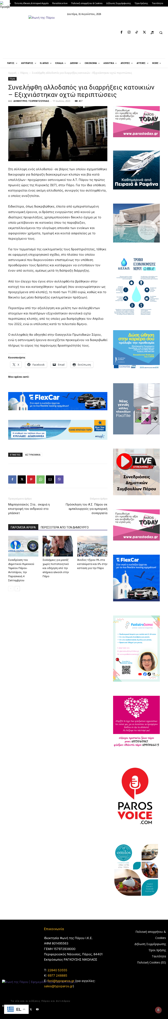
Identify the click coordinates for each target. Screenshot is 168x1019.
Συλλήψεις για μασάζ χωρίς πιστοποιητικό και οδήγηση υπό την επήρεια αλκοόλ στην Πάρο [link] (56, 568)
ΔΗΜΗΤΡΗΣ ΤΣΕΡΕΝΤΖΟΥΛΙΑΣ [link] (31, 100)
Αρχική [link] (12, 73)
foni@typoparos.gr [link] (61, 981)
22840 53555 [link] (57, 970)
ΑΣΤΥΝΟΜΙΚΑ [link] (32, 454)
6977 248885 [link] (57, 975)
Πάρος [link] (24, 73)
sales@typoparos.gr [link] (58, 986)
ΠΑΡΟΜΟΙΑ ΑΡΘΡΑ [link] (23, 527)
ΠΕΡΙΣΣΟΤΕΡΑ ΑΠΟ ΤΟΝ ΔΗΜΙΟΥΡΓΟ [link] (65, 527)
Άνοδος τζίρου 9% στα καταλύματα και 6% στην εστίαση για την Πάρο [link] (92, 564)
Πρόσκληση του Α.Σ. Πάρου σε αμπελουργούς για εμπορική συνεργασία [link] (86, 509)
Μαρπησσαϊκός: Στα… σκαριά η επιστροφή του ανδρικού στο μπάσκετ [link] (29, 509)
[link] (5, 5)
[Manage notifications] (158, 1010)
